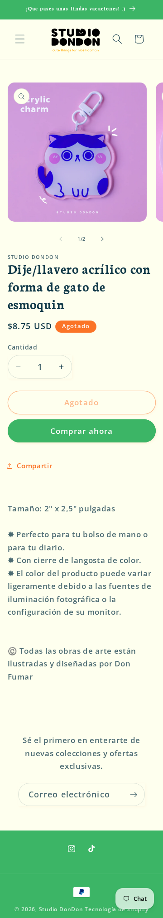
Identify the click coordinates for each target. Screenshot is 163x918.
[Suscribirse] (133, 794)
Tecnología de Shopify (116, 909)
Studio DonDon (61, 909)
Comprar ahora (81, 431)
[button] (20, 39)
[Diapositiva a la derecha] (102, 239)
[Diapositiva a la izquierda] (61, 239)
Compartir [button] (35, 466)
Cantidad (23, 347)
